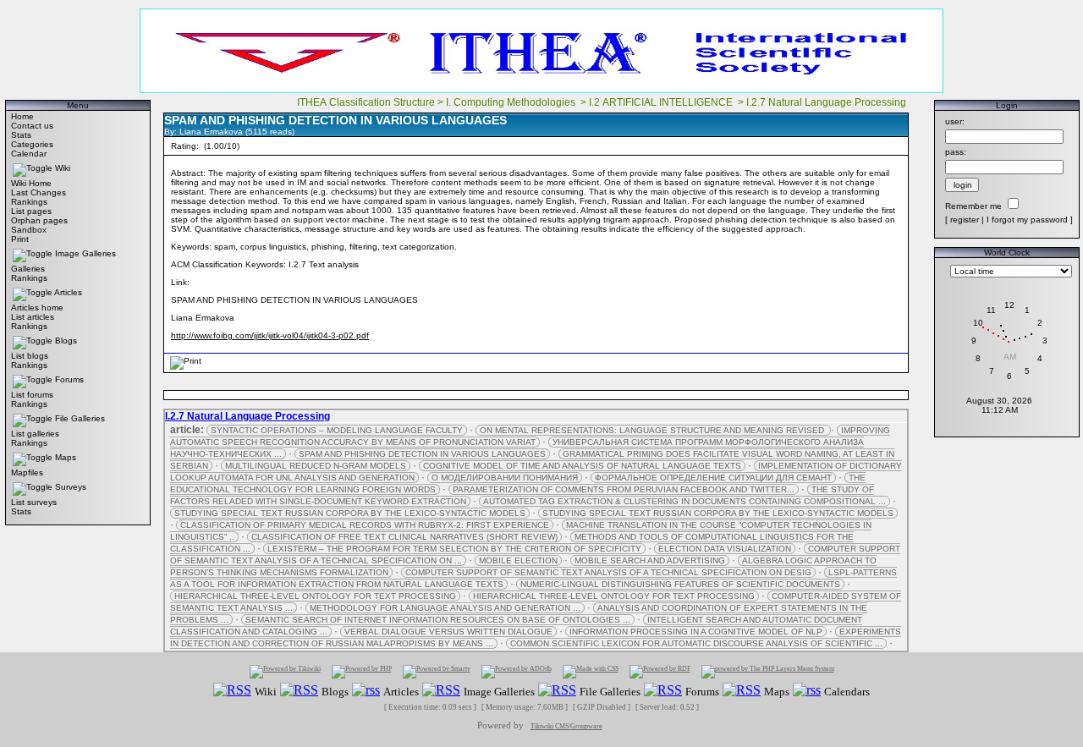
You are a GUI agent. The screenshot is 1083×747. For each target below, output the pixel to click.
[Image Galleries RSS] (441, 691)
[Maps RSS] (742, 691)
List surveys (34, 502)
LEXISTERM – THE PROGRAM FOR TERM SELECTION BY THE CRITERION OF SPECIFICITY (454, 548)
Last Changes (38, 192)
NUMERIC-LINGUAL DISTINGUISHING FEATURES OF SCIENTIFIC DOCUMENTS (680, 584)
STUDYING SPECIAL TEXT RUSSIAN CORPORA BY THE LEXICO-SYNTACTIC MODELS (349, 513)
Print (20, 239)
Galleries (28, 268)
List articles (32, 316)
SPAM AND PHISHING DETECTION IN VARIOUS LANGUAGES (422, 454)
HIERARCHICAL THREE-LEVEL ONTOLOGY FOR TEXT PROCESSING (315, 596)
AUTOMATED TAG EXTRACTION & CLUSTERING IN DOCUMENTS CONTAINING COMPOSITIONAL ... (684, 501)
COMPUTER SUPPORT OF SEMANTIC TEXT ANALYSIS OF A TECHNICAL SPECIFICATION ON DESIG (608, 572)
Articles (68, 292)
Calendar (29, 153)
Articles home (37, 307)
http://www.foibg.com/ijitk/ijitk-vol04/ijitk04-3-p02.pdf (270, 335)
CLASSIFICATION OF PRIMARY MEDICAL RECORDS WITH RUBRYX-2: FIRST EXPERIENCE (364, 525)
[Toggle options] (32, 168)
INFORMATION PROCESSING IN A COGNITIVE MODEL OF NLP (695, 631)
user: (955, 121)
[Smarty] (437, 671)
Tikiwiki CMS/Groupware (566, 726)
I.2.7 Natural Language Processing (827, 102)
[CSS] (590, 671)
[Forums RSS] (663, 691)
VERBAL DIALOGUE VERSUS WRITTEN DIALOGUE (448, 631)
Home (22, 116)
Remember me (973, 206)
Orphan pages (39, 220)
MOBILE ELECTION (518, 560)
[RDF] (660, 671)
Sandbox (29, 229)
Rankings (29, 201)
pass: (955, 152)
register (964, 219)
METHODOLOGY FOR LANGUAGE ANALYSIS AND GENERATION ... (445, 607)
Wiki (62, 168)
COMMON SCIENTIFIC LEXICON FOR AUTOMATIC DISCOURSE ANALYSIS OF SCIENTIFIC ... (696, 643)
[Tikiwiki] (285, 671)
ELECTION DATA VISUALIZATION (724, 548)
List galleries (35, 433)
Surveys (70, 487)
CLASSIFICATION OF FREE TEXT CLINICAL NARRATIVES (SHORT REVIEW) (404, 536)
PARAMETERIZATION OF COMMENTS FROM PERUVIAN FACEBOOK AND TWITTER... (623, 489)
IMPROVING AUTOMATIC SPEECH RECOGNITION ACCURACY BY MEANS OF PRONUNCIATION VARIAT (530, 436)
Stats (21, 135)
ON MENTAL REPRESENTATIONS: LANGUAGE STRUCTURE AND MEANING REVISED (653, 430)
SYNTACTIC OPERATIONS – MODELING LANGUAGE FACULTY (337, 430)
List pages (31, 211)
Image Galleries (85, 253)
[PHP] (361, 671)
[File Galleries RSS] (557, 691)
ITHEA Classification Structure (366, 102)
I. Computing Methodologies (512, 102)
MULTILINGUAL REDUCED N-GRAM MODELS (315, 465)
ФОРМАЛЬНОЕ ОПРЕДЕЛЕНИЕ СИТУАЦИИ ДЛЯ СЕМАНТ (713, 477)
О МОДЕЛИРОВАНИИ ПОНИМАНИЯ (505, 477)
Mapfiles (27, 472)
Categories (32, 144)
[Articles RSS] (366, 691)
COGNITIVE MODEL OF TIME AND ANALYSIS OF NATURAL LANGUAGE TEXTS (582, 465)
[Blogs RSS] (299, 691)
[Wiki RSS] (232, 691)
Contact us (32, 125)
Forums (69, 379)
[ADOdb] (516, 671)
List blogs (29, 355)
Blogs (66, 340)
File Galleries (80, 418)
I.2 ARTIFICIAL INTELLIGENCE (662, 102)
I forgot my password (1027, 219)
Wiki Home (31, 183)
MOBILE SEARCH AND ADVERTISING (649, 560)
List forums (32, 394)
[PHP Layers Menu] (767, 671)
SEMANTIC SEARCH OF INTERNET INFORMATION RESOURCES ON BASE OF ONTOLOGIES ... (437, 619)
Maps (65, 457)
